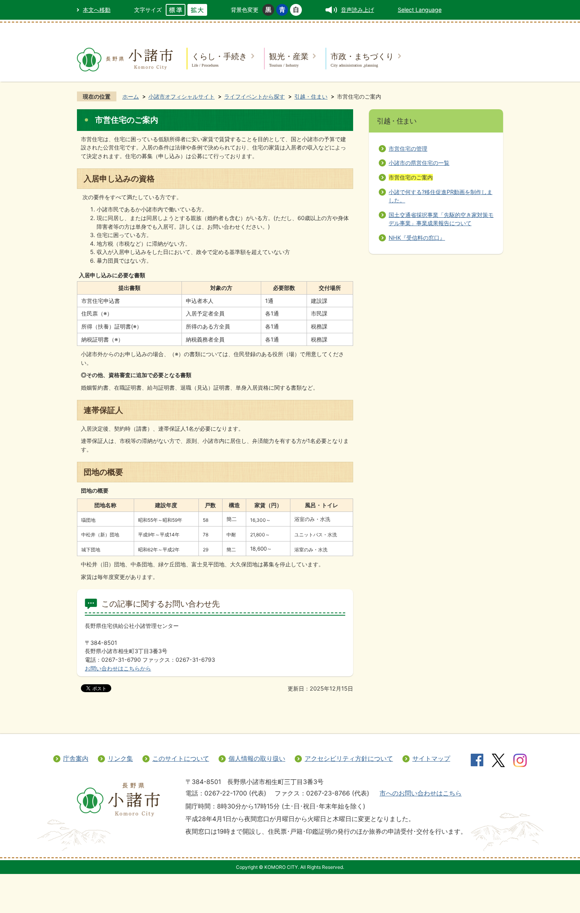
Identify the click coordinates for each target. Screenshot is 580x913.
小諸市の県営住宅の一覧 (419, 162)
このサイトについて (180, 758)
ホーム (130, 96)
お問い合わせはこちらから (118, 668)
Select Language (420, 9)
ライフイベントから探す (254, 96)
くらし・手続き (219, 59)
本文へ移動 (96, 9)
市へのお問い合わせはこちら (421, 793)
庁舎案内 (75, 758)
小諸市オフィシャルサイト (181, 96)
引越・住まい (310, 96)
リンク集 (120, 758)
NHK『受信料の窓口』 (417, 237)
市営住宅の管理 (408, 148)
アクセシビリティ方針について (349, 758)
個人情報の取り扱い (256, 758)
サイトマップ (431, 758)
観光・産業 (289, 59)
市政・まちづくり (362, 59)
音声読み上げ (357, 9)
